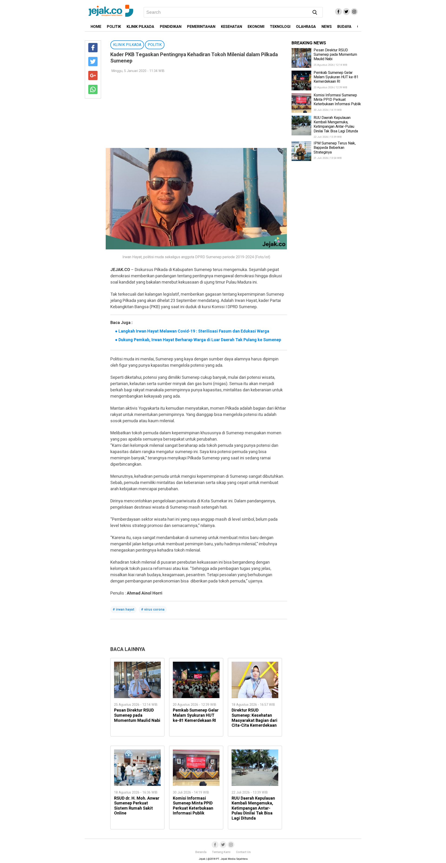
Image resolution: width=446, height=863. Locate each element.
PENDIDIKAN (170, 26)
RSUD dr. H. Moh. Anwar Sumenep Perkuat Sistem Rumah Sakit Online (136, 806)
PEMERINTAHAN (201, 26)
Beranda (201, 852)
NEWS (326, 26)
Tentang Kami (221, 852)
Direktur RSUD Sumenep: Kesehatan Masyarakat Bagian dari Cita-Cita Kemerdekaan (254, 718)
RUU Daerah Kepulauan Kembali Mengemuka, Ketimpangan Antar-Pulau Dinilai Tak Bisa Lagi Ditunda (253, 808)
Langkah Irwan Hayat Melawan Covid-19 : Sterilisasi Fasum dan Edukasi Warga (192, 331)
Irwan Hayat (125, 609)
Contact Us (243, 852)
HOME (96, 26)
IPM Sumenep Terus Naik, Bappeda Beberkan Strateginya (335, 148)
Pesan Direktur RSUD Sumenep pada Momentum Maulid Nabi (137, 715)
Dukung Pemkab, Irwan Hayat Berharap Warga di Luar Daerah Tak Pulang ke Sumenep (198, 340)
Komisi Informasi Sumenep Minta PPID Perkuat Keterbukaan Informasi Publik (193, 806)
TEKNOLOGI (280, 26)
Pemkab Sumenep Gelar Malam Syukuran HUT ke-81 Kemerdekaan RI (196, 715)
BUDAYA (344, 26)
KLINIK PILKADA (140, 26)
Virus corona (154, 609)
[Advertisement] (196, 110)
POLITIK (114, 26)
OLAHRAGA (306, 26)
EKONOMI (256, 26)
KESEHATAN (231, 26)
